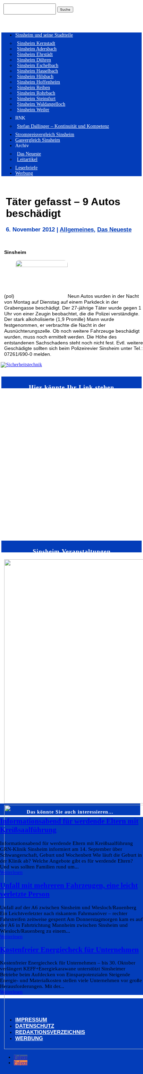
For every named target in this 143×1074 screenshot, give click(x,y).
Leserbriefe (26, 167)
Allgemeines (77, 229)
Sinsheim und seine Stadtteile (44, 35)
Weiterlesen (11, 872)
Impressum (31, 1020)
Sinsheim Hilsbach (35, 76)
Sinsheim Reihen (33, 87)
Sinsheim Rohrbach (36, 93)
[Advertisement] (71, 464)
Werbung (24, 173)
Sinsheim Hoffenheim (38, 82)
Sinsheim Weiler (33, 109)
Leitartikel (27, 159)
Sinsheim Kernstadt (36, 43)
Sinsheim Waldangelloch (41, 104)
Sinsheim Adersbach (37, 48)
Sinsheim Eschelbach (37, 65)
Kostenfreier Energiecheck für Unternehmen (69, 949)
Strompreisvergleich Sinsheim (44, 134)
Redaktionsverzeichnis (50, 1032)
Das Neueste (29, 153)
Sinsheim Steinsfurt (36, 98)
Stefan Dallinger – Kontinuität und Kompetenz (63, 126)
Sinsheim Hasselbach (37, 71)
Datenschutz (34, 1026)
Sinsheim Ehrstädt (35, 54)
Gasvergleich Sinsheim (37, 140)
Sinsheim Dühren (34, 60)
